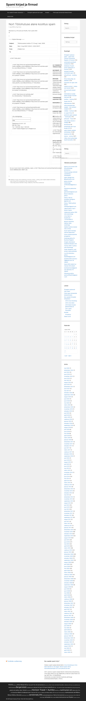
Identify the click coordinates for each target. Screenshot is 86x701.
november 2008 (68, 580)
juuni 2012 (67, 507)
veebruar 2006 (68, 634)
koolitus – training (69, 99)
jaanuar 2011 (67, 527)
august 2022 (67, 382)
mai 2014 (66, 478)
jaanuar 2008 (67, 601)
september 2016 (68, 456)
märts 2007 (67, 611)
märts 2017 (67, 450)
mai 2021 (66, 390)
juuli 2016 (66, 458)
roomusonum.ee (70, 692)
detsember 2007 (68, 603)
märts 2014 (67, 482)
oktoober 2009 (68, 558)
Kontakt (47, 12)
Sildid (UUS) (10, 16)
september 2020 (68, 394)
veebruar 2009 (68, 574)
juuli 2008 (66, 589)
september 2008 (68, 584)
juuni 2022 (67, 384)
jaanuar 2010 (67, 552)
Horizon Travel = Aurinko (43, 690)
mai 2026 (66, 368)
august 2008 (67, 587)
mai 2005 (66, 648)
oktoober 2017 (68, 445)
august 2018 (67, 427)
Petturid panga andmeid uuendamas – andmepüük (70, 173)
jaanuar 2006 (67, 636)
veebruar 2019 (68, 419)
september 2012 (68, 501)
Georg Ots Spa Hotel (76, 687)
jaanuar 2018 (67, 439)
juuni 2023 (67, 378)
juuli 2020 (66, 399)
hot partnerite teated (69, 90)
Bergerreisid (21, 687)
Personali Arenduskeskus (59, 692)
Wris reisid (53, 697)
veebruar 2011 (68, 525)
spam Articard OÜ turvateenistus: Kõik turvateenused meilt (23, 181)
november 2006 (68, 619)
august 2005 (67, 646)
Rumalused (67, 124)
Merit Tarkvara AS (32, 692)
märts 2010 (67, 548)
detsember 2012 (68, 497)
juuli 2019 (66, 413)
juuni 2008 (67, 591)
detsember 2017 (68, 441)
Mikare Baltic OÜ (50, 692)
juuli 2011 (66, 521)
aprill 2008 (67, 595)
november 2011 (68, 513)
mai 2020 (66, 403)
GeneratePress (29, 699)
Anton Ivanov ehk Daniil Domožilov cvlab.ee (58, 684)
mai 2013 (66, 495)
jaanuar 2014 (67, 486)
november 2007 (68, 605)
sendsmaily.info (35, 695)
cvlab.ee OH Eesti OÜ (38, 687)
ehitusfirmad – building (70, 75)
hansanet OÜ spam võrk (70, 82)
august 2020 (67, 396)
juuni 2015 (67, 466)
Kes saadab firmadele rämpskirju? (15, 12)
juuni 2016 (67, 460)
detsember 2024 (68, 370)
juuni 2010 (67, 542)
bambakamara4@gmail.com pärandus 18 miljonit (70, 269)
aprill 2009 (67, 570)
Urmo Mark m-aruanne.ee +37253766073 (68, 217)
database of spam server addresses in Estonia (20, 179)
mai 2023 (66, 380)
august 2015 (67, 462)
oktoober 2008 (68, 582)
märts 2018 (67, 437)
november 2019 (68, 409)
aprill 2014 (67, 480)
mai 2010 (66, 544)
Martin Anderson (23, 692)
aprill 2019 (67, 415)
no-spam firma (68, 113)
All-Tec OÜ (34, 685)
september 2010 (68, 535)
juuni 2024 (67, 374)
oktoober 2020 (68, 392)
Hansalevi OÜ (29, 690)
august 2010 (67, 537)
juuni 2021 (67, 388)
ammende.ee (41, 685)
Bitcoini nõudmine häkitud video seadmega (69, 223)
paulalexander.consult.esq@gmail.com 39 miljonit (70, 260)
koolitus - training (36, 179)
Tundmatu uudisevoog (14, 661)
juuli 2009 (67, 564)
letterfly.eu (57, 690)
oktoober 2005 (68, 642)
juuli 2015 (66, 464)
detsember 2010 (68, 529)
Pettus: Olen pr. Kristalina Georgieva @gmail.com (69, 199)
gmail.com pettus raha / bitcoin (18, 690)
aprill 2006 (67, 629)
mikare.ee (39, 692)
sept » (70, 355)
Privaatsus (68, 314)
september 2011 (68, 517)
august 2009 (67, 562)
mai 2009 (66, 568)
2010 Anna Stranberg (71, 300)
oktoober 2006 (68, 621)
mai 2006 (66, 627)
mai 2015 (66, 468)
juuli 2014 (66, 474)
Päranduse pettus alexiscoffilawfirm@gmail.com (70, 275)
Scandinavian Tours (25, 695)
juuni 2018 (67, 431)
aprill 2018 (67, 435)
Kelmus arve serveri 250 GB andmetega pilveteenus (70, 168)
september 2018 (68, 425)
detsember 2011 (68, 511)
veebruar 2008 (68, 599)
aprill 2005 (67, 650)
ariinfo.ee (70, 684)
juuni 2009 (67, 566)
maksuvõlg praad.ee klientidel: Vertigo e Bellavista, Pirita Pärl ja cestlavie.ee (27, 182)
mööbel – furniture (69, 111)
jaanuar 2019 (67, 421)
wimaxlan (48, 697)
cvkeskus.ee (30, 687)
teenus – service (68, 136)
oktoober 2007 (68, 607)
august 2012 (67, 503)
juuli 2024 (66, 372)
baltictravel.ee (12, 687)
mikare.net (43, 692)
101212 (10, 685)
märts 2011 (67, 523)
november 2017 (68, 443)
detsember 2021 (68, 386)
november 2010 (68, 531)
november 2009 (68, 556)
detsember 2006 (68, 617)
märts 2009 (67, 572)
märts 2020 (67, 405)
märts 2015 (67, 470)
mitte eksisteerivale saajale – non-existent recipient (70, 107)
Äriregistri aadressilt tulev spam (35, 12)
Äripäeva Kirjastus (77, 697)
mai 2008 (66, 593)
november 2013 (68, 490)
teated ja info (67, 134)
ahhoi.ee (15, 684)
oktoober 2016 (68, 454)
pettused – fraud (68, 118)
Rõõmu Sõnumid (16, 695)
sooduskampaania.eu (48, 695)
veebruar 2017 (68, 452)
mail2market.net (66, 690)
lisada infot (67, 101)
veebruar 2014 (68, 484)
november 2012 (68, 499)
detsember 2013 (68, 488)
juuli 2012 (66, 505)
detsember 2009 (68, 554)
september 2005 (68, 644)
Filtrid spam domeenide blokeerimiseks (62, 12)
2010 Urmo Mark (69, 303)
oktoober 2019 (68, 411)
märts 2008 (67, 597)
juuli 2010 (66, 540)
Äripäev (71, 697)
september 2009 (68, 560)
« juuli (65, 355)
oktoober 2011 (68, 515)
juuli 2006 (67, 625)
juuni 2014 (67, 476)
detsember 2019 (68, 407)
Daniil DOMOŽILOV (49, 687)
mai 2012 (66, 509)
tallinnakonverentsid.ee (69, 695)
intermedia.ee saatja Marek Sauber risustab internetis (70, 95)
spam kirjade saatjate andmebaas (47, 179)
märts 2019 (67, 417)
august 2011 (67, 519)
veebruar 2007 (68, 613)
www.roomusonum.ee (62, 697)
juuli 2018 (66, 429)
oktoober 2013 (68, 493)
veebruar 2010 (68, 550)
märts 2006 (67, 632)
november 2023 (68, 376)
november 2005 (68, 640)
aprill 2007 (67, 609)
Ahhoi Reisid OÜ (22, 685)
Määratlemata (68, 103)
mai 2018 (66, 433)
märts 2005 (67, 652)
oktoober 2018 (68, 423)
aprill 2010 (67, 546)
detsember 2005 (68, 638)
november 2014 (68, 472)
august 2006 (67, 623)
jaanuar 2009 (67, 576)
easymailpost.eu (68, 687)
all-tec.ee (29, 685)
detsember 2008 (68, 578)
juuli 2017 (66, 448)
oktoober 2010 (68, 533)
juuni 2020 (67, 401)
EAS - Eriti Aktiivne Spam (59, 687)
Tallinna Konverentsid (58, 695)
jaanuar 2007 (67, 615)
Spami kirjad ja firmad (22, 4)
